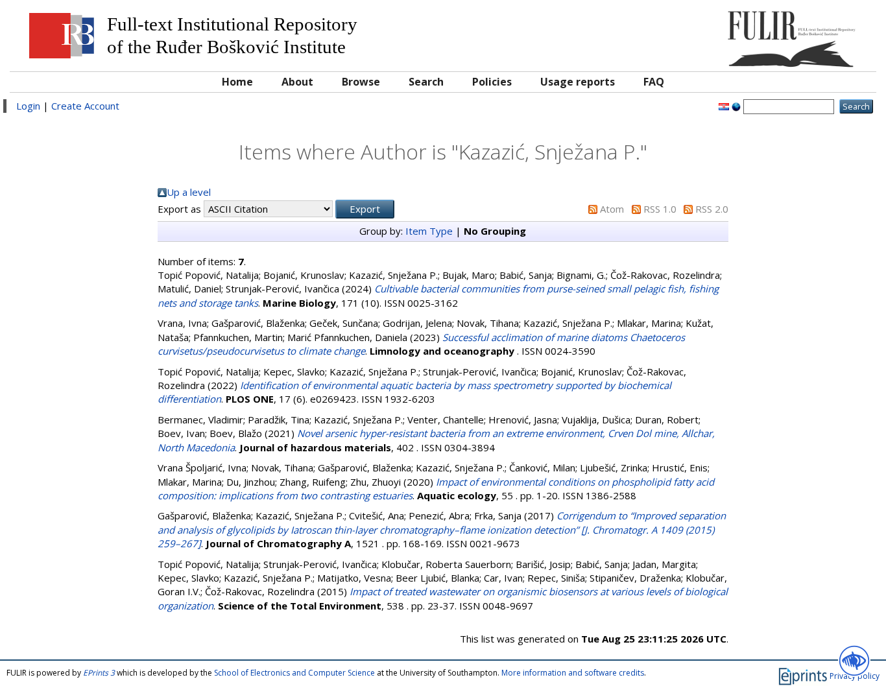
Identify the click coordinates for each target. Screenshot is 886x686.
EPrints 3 (99, 672)
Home (237, 82)
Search (426, 82)
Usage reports (577, 82)
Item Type (429, 230)
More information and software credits (572, 672)
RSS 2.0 (711, 208)
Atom (612, 208)
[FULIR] (761, 34)
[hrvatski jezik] (724, 105)
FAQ (653, 82)
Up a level (189, 191)
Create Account (85, 105)
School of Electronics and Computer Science (294, 672)
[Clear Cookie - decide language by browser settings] (736, 105)
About (297, 82)
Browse (361, 82)
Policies (492, 82)
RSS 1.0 (659, 208)
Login (28, 105)
